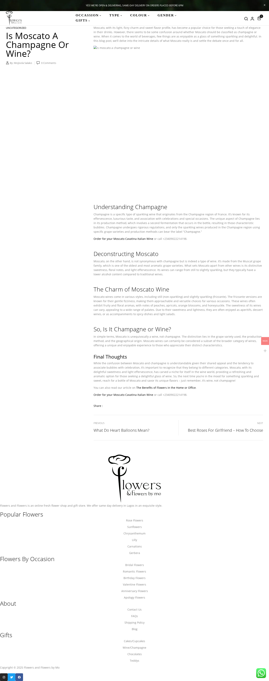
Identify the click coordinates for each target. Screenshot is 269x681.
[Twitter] (11, 677)
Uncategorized (16, 28)
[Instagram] (4, 677)
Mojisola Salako (23, 63)
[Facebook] (19, 677)
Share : (98, 406)
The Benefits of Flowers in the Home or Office (166, 388)
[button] (259, 18)
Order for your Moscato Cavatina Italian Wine (123, 239)
